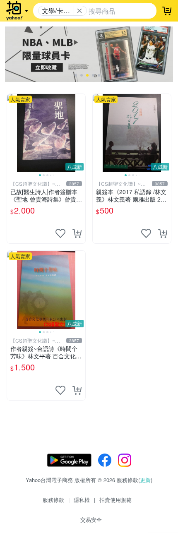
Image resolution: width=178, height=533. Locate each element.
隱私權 (82, 500)
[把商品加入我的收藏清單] (60, 233)
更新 (145, 480)
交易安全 (91, 519)
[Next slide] (80, 132)
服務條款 (53, 500)
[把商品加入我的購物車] (77, 233)
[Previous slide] (12, 132)
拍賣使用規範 (115, 500)
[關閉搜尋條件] (79, 10)
